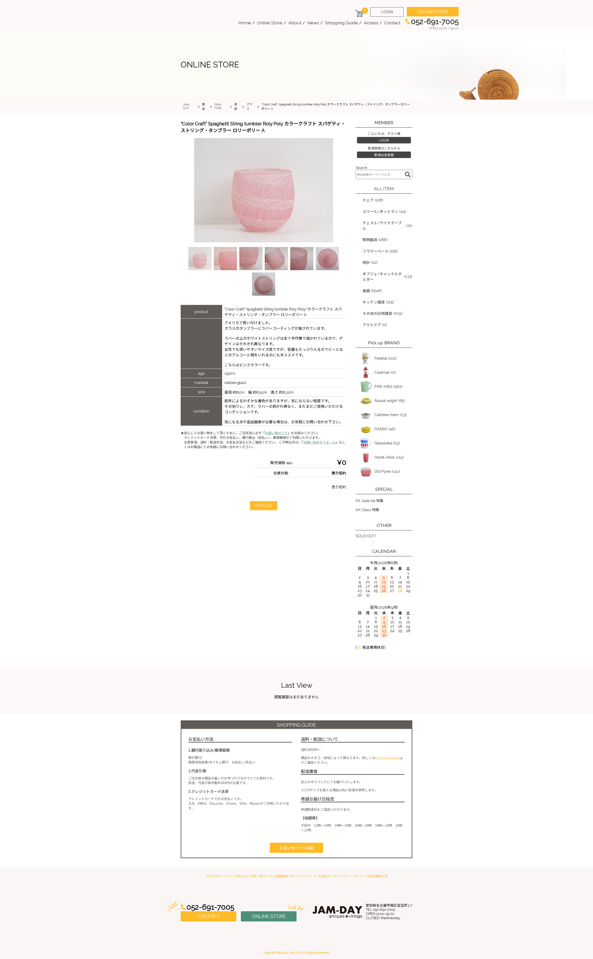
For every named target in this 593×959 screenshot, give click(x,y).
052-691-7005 (210, 907)
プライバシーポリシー (350, 876)
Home (244, 22)
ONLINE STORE (432, 11)
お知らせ (240, 876)
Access (371, 22)
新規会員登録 (384, 154)
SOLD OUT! (366, 536)
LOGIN (387, 12)
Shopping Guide (341, 22)
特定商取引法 (378, 876)
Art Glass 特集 (367, 510)
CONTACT (208, 916)
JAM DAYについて (218, 876)
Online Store (269, 22)
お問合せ (324, 876)
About (294, 22)
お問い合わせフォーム (319, 442)
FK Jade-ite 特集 (370, 501)
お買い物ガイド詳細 (296, 848)
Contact (392, 22)
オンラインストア (303, 876)
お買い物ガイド (276, 433)
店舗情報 (281, 876)
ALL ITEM (384, 188)
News (313, 22)
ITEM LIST (264, 505)
